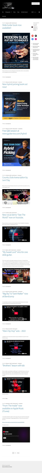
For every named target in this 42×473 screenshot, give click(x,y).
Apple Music (35, 27)
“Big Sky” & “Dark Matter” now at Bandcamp (15, 295)
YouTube (34, 30)
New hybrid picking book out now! (14, 85)
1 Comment (20, 82)
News (14, 12)
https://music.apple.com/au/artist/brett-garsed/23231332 (13, 422)
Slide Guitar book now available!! (11, 26)
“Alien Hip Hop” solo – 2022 (14, 330)
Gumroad (4, 16)
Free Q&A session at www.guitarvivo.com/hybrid (14, 132)
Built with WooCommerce (7, 466)
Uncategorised (8, 76)
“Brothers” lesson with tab (13, 365)
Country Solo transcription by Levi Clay (15, 179)
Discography (7, 12)
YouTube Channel (24, 12)
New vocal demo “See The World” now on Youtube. (13, 216)
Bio (3, 12)
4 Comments (20, 291)
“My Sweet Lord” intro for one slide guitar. (15, 253)
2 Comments (20, 128)
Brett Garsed (14, 22)
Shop (18, 12)
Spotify (34, 29)
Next (18, 452)
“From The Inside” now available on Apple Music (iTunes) (13, 408)
